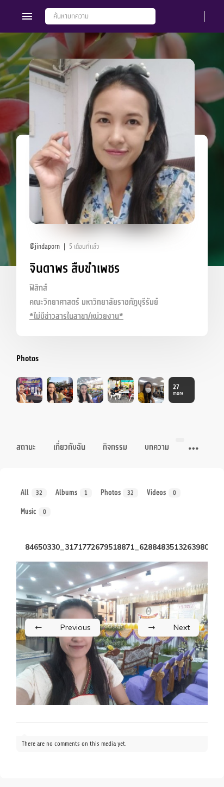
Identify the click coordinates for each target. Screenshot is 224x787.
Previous (75, 627)
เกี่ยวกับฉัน (69, 447)
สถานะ (26, 447)
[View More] (193, 449)
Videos (161, 492)
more (178, 389)
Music (33, 511)
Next (181, 627)
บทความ (157, 447)
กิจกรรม (115, 447)
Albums (71, 492)
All (31, 492)
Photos (117, 492)
